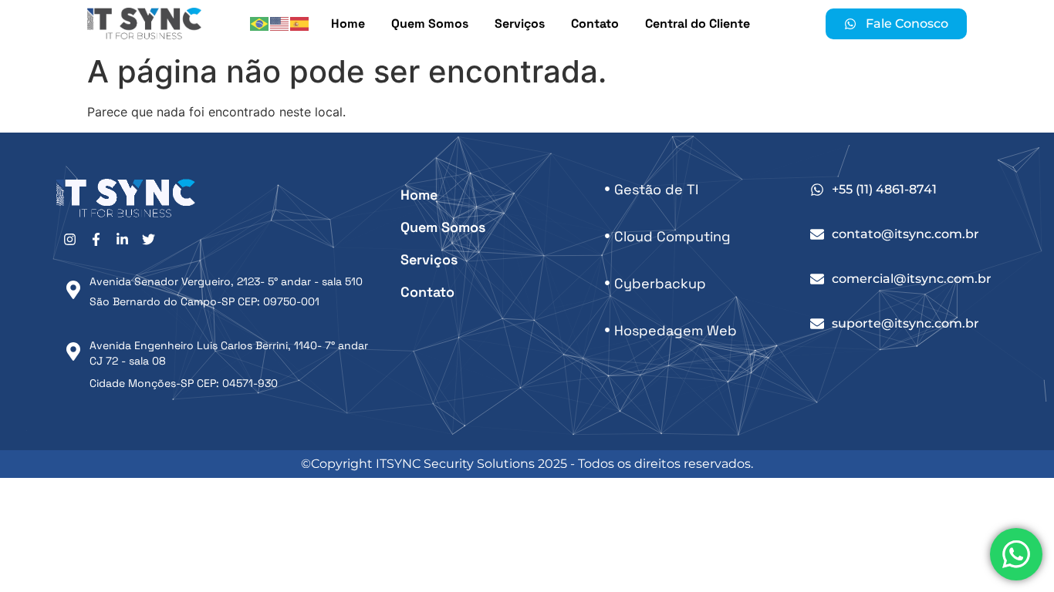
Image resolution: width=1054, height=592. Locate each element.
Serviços (520, 23)
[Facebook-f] (96, 240)
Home (348, 23)
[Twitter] (148, 240)
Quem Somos (429, 23)
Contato (595, 23)
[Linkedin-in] (122, 240)
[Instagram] (69, 240)
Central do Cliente (697, 23)
